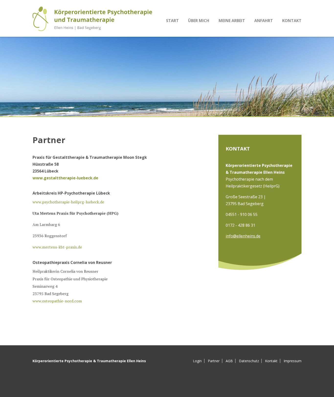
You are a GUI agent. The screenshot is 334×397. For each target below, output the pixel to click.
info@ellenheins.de (243, 236)
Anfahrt (263, 20)
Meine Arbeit (232, 20)
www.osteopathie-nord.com (57, 301)
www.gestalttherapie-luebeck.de (65, 178)
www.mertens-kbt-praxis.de (57, 247)
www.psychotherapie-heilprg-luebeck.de (68, 202)
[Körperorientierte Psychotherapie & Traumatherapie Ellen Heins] (92, 19)
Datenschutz (249, 361)
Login (197, 361)
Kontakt (291, 20)
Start (172, 20)
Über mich (198, 20)
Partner (214, 361)
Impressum (292, 361)
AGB (229, 361)
